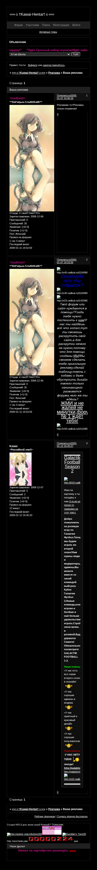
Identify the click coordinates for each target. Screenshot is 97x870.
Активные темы (48, 32)
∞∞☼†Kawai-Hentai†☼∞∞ (28, 72)
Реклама (54, 72)
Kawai (13, 446)
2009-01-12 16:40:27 (67, 444)
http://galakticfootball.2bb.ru (79, 771)
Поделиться (64, 95)
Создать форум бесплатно (72, 816)
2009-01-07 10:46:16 (67, 97)
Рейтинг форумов (45, 816)
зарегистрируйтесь (54, 65)
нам (81, 320)
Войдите (32, 65)
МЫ (76, 356)
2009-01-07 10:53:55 (67, 261)
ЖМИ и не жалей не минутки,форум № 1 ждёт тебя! (74, 412)
